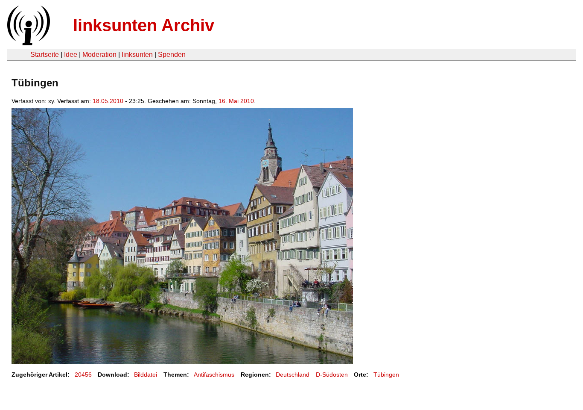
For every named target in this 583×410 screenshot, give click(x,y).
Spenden (172, 54)
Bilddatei (145, 374)
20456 (83, 374)
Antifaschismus (214, 374)
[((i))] (27, 43)
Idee (70, 54)
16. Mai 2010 (236, 100)
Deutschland (292, 374)
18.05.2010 (108, 100)
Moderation (99, 54)
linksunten (137, 54)
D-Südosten (332, 374)
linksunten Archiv (143, 25)
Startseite (44, 54)
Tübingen (386, 374)
